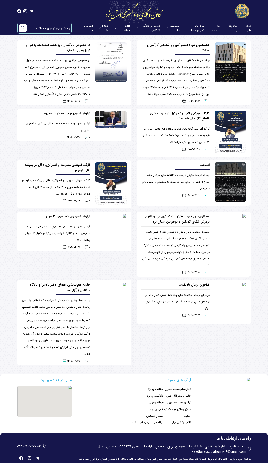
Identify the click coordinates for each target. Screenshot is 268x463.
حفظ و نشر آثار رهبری (178, 395)
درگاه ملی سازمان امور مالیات (147, 422)
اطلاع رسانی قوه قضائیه (177, 409)
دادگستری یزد (155, 395)
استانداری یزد (156, 389)
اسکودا (187, 416)
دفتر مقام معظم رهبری (178, 389)
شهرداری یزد (156, 409)
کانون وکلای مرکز (181, 422)
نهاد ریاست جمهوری (179, 402)
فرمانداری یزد (156, 402)
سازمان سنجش (155, 416)
